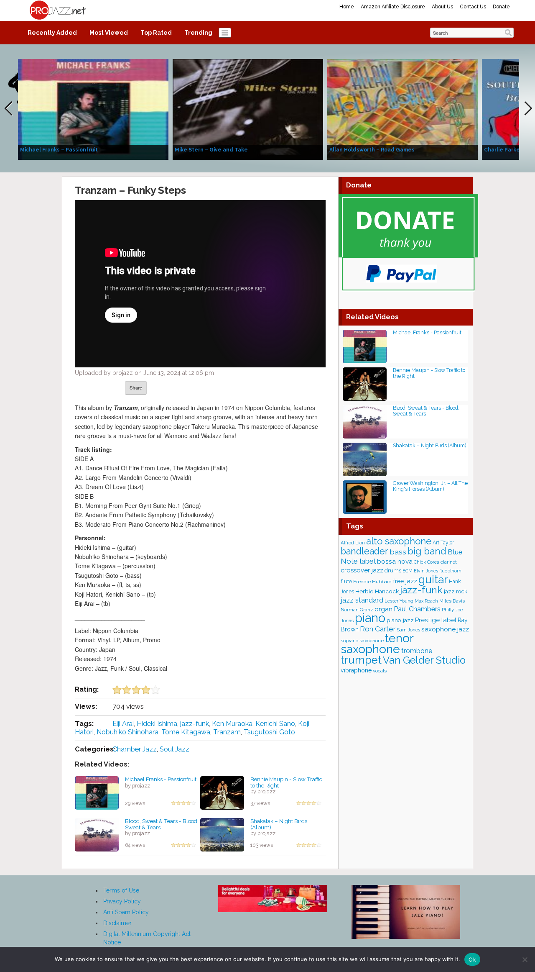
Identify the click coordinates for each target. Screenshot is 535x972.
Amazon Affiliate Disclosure (393, 7)
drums (393, 570)
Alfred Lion (353, 543)
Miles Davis (452, 601)
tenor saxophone (377, 643)
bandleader (364, 551)
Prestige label (435, 620)
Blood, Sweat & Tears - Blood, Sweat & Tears (162, 824)
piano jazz (400, 620)
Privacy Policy (122, 901)
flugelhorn (450, 571)
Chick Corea (426, 562)
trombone (416, 651)
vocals (380, 671)
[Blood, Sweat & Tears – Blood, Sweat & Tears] (97, 834)
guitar (433, 579)
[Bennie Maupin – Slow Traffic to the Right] (222, 792)
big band (427, 551)
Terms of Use (121, 890)
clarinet (449, 562)
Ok (472, 959)
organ (383, 609)
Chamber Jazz (134, 749)
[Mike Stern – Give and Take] (248, 108)
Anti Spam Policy (126, 912)
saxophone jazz (445, 629)
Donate (501, 7)
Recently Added (52, 32)
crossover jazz (362, 570)
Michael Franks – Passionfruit (59, 150)
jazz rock (455, 591)
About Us (442, 7)
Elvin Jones (426, 570)
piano (370, 617)
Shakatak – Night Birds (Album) (278, 824)
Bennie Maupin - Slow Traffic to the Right (286, 782)
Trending (198, 32)
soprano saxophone (362, 641)
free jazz (405, 581)
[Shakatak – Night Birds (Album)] (222, 834)
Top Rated (156, 32)
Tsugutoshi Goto (269, 732)
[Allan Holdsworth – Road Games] (402, 108)
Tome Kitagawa (185, 732)
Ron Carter (378, 629)
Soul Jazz (174, 749)
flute (346, 581)
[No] (524, 959)
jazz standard (362, 600)
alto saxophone (398, 541)
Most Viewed (108, 32)
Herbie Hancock (377, 591)
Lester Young (399, 601)
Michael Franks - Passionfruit (160, 779)
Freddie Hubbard (372, 582)
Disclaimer (117, 923)
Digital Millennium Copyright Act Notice (147, 938)
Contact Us (473, 7)
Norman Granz (357, 610)
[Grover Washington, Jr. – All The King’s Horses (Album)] (365, 496)
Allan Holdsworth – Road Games (372, 150)
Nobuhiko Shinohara (127, 732)
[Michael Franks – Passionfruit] (93, 108)
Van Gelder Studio (424, 660)
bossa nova (395, 561)
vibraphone (356, 670)
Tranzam (227, 732)
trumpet (361, 660)
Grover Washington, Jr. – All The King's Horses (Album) (430, 486)
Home (346, 7)
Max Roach (426, 600)
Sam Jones (408, 629)
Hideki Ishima (157, 724)
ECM (408, 570)
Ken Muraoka (232, 724)
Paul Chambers (417, 609)
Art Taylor (443, 543)
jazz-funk (194, 724)
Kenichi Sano (275, 724)
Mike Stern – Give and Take (211, 150)
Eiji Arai (123, 724)
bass (398, 551)
